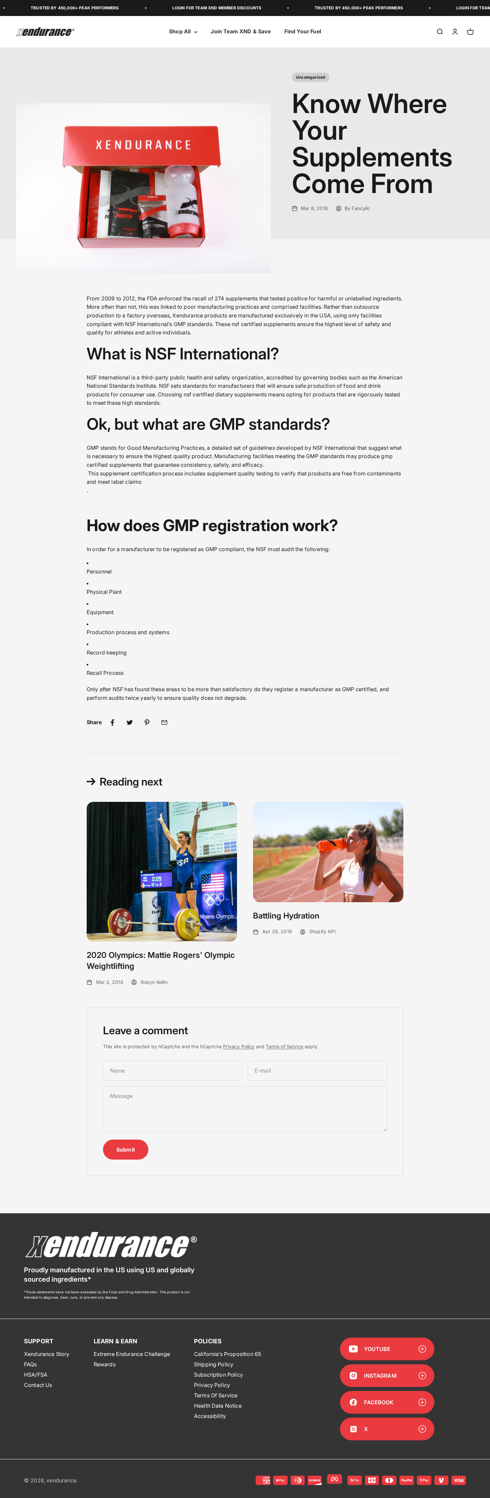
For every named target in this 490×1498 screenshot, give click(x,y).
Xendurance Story (47, 1354)
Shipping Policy (213, 1364)
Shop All (180, 31)
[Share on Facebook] (112, 722)
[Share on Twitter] (129, 722)
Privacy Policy (238, 1046)
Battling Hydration (286, 916)
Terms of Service (284, 1046)
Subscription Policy (218, 1374)
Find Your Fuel (302, 31)
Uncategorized (310, 77)
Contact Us (38, 1385)
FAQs (30, 1364)
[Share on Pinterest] (147, 722)
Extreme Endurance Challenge (132, 1354)
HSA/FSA (35, 1374)
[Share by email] (164, 722)
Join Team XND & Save (241, 31)
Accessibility (210, 1416)
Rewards (105, 1364)
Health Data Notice (218, 1405)
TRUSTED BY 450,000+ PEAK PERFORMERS (48, 7)
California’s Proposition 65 (227, 1354)
